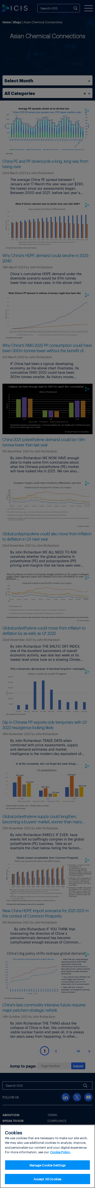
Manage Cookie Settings (47, 1165)
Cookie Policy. (60, 1152)
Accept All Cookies (47, 1179)
